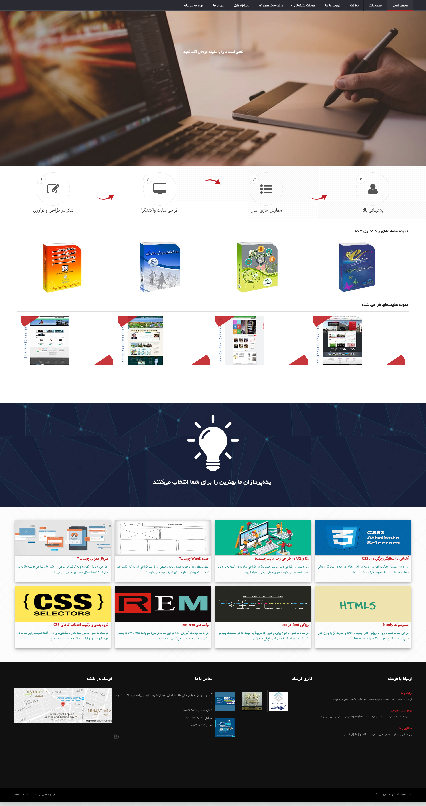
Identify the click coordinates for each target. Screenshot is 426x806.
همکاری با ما (405, 728)
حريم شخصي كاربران (45, 795)
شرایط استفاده (22, 795)
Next (420, 80)
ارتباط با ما (406, 693)
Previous (5, 80)
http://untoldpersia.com (397, 739)
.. (14, 774)
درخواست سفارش (401, 711)
